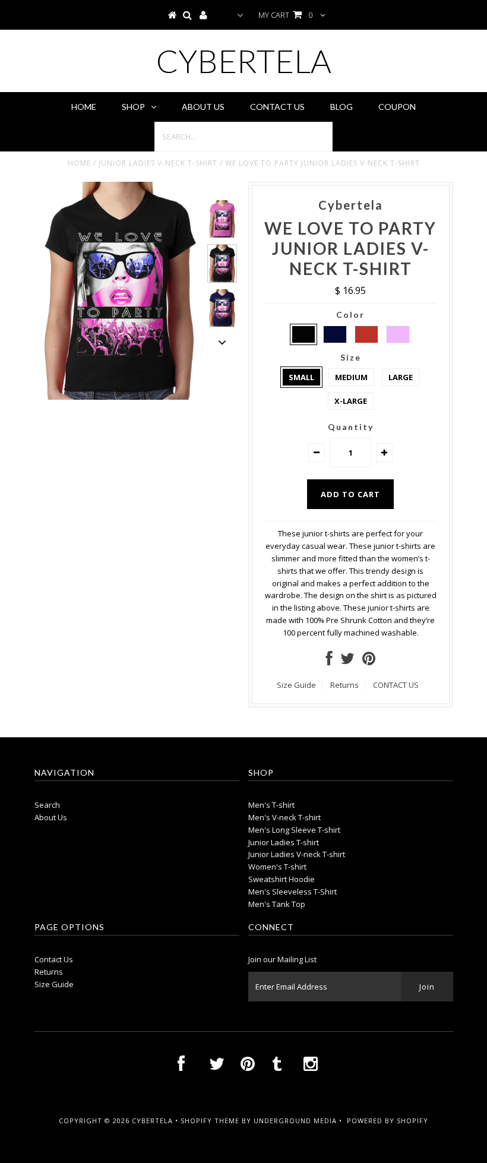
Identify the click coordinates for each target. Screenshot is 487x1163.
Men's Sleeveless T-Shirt (292, 891)
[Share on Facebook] (329, 661)
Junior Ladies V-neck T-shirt (158, 163)
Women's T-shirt (277, 866)
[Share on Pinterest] (368, 661)
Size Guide (296, 685)
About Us (203, 107)
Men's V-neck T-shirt (284, 817)
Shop (133, 107)
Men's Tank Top (276, 904)
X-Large (350, 401)
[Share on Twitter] (347, 661)
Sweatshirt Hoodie (281, 879)
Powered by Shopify (387, 1120)
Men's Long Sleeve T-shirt (294, 829)
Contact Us (277, 107)
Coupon (397, 107)
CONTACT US (396, 685)
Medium (351, 377)
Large (400, 377)
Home (83, 107)
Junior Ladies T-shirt (283, 842)
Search (47, 804)
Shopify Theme (210, 1120)
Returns (344, 685)
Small (301, 377)
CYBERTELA (243, 61)
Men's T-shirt (271, 804)
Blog (341, 107)
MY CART (285, 15)
